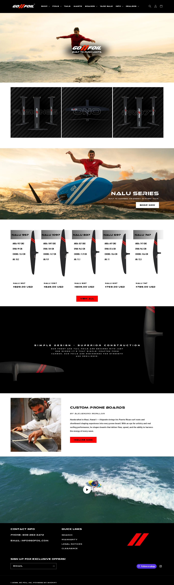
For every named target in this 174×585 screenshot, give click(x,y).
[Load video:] (87, 489)
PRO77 (121, 142)
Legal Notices (72, 544)
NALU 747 (141, 283)
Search (67, 535)
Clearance (70, 548)
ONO (67, 142)
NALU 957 (19, 283)
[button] (45, 6)
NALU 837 (81, 283)
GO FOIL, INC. (25, 582)
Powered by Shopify (45, 582)
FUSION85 (21, 142)
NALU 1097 (50, 283)
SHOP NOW (147, 205)
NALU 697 (111, 283)
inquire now (83, 440)
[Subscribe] (53, 566)
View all (87, 299)
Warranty (69, 539)
